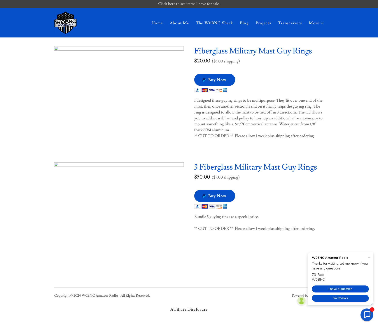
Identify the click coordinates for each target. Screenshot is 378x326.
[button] (316, 23)
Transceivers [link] (290, 23)
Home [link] (157, 23)
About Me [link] (179, 23)
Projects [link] (263, 23)
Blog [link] (244, 23)
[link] (65, 21)
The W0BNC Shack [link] (214, 23)
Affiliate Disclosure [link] (189, 309)
